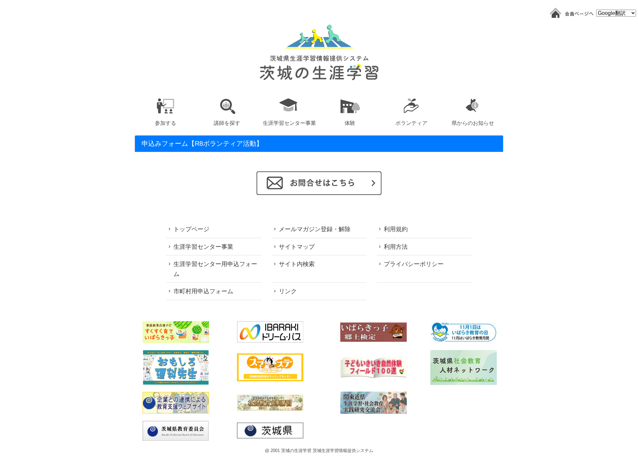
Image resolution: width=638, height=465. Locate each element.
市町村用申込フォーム (203, 291)
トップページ (191, 229)
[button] (165, 111)
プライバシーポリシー (414, 263)
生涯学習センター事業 (203, 246)
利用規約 (396, 229)
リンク (288, 291)
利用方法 (396, 246)
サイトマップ (297, 246)
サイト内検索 (297, 263)
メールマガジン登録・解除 (315, 229)
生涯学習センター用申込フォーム (215, 268)
